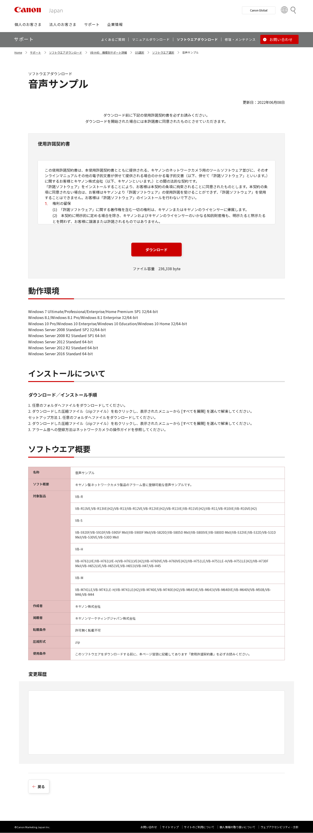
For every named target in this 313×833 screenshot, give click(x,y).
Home (18, 52)
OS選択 (139, 52)
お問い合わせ (148, 827)
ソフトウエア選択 (163, 52)
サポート (35, 52)
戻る (41, 786)
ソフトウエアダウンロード (65, 52)
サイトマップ (170, 827)
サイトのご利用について (199, 827)
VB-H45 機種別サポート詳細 (108, 52)
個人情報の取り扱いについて (237, 827)
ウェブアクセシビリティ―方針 (280, 827)
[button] (28, 24)
